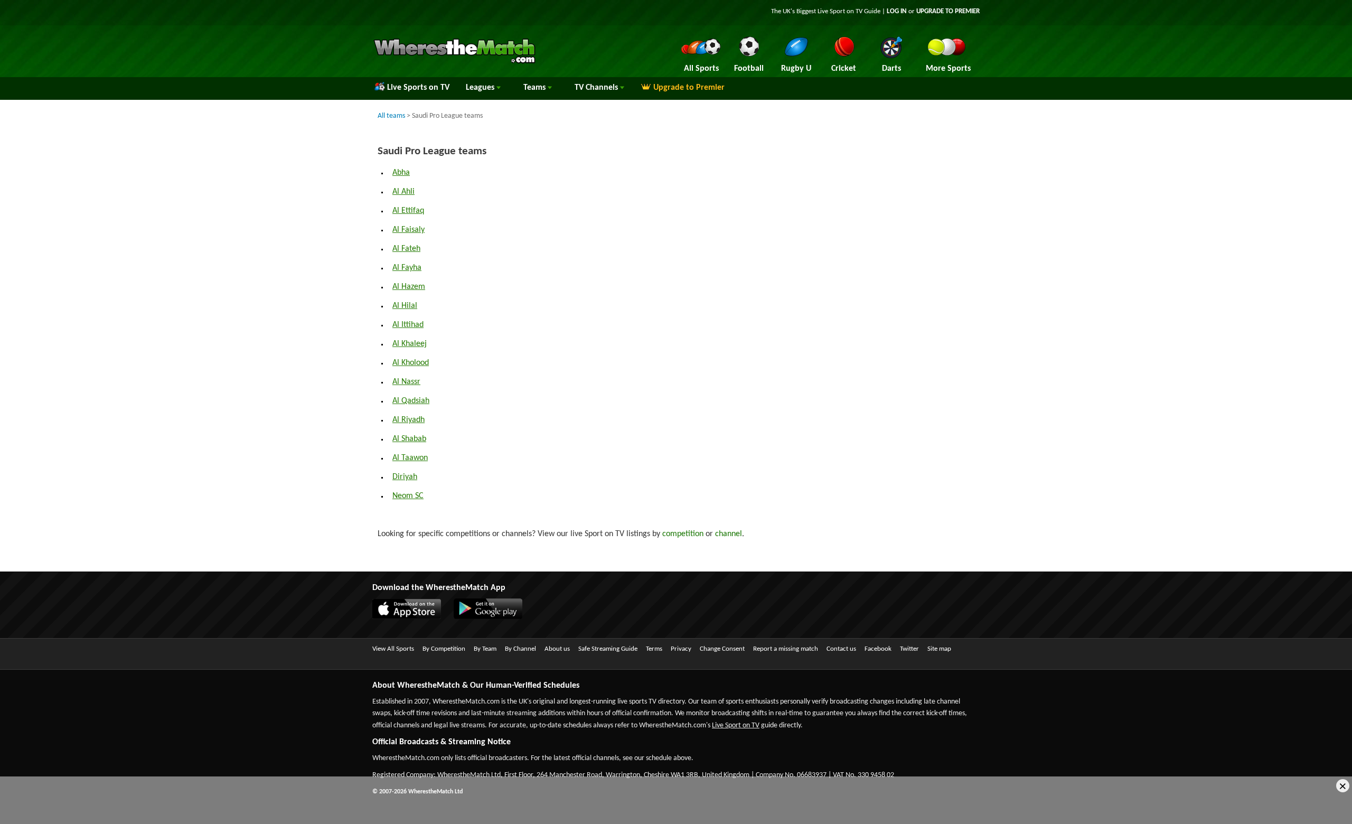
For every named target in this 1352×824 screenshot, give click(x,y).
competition (682, 534)
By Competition (443, 648)
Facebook (878, 648)
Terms (654, 648)
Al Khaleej (409, 344)
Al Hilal (404, 306)
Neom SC (408, 496)
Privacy (681, 648)
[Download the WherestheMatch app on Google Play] (493, 617)
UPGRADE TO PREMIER (948, 11)
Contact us (841, 648)
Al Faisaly (408, 230)
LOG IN (897, 11)
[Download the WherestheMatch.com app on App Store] (412, 617)
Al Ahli (403, 192)
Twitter (909, 648)
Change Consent (722, 648)
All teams (391, 116)
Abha (401, 172)
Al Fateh (406, 249)
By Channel (520, 648)
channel (728, 534)
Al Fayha (406, 268)
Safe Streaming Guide (607, 648)
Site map (939, 648)
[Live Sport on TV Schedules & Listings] (454, 62)
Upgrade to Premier (689, 87)
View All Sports (393, 648)
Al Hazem (408, 287)
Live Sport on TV (735, 725)
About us (557, 648)
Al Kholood (410, 363)
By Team (485, 648)
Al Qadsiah (410, 401)
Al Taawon (410, 458)
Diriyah (404, 477)
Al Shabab (409, 439)
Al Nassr (406, 382)
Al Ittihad (408, 325)
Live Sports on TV (418, 87)
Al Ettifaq (408, 211)
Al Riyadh (408, 420)
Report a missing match (785, 648)
